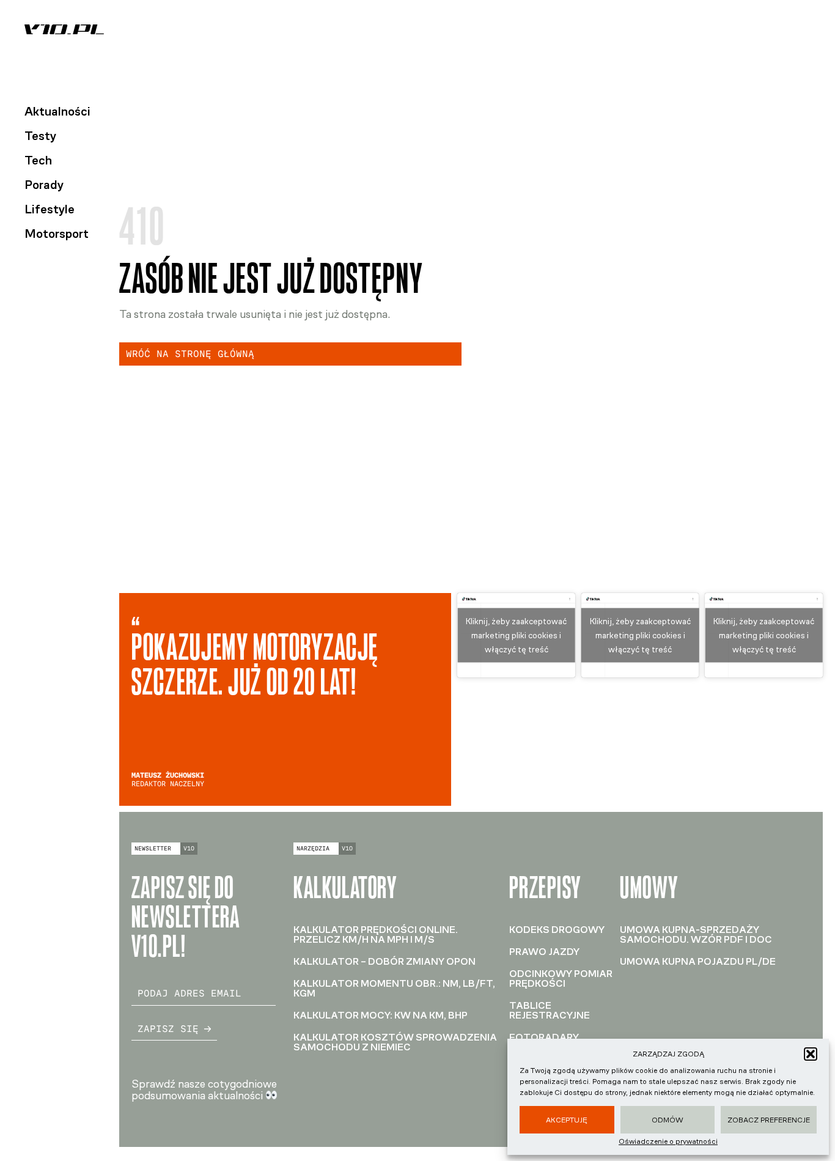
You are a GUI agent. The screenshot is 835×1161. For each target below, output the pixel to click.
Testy (40, 136)
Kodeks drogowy (557, 929)
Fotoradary (544, 1037)
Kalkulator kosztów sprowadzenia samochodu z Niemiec (395, 1042)
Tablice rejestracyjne (549, 1010)
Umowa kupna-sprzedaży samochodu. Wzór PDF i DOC (696, 934)
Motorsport (56, 233)
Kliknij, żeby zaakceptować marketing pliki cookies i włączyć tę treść (516, 635)
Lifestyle (49, 209)
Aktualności (57, 111)
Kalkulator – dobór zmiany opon (384, 961)
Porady (44, 185)
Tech (38, 160)
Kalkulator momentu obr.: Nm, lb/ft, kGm (394, 988)
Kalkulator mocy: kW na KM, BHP (380, 1015)
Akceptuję (566, 1120)
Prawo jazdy (544, 951)
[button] (810, 1054)
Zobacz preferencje (768, 1120)
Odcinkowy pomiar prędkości (560, 978)
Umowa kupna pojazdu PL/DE (698, 961)
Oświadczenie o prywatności (668, 1141)
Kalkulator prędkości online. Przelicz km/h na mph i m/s (375, 934)
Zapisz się (168, 1028)
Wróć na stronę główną (190, 353)
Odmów (667, 1120)
